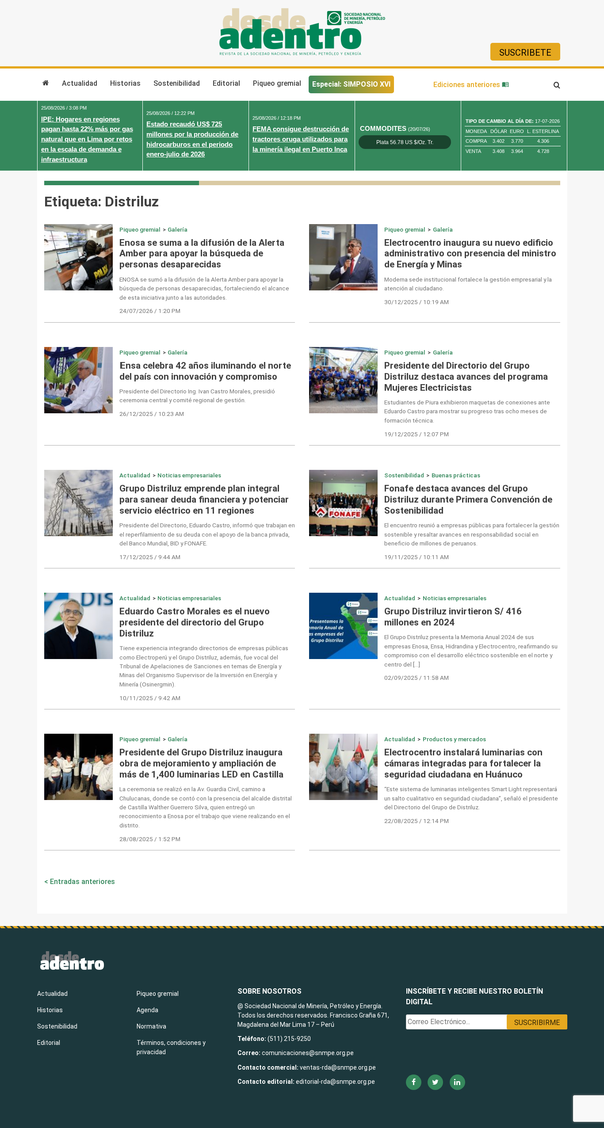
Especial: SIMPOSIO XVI (351, 84)
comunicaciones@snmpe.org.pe (308, 1052)
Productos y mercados (454, 739)
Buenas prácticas (456, 475)
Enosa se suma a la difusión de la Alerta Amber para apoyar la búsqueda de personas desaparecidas (201, 253)
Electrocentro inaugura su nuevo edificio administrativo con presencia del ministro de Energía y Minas (470, 253)
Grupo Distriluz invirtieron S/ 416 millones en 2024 (453, 617)
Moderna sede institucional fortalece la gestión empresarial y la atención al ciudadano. (468, 284)
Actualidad (79, 83)
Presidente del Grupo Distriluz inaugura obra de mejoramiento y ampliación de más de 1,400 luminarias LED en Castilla (201, 763)
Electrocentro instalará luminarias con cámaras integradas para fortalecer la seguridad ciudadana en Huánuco (463, 763)
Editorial (226, 83)
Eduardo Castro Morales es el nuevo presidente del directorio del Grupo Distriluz (194, 622)
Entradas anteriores (82, 881)
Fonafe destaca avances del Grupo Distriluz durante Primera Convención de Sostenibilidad (468, 499)
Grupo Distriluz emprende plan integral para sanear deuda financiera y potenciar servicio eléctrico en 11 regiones (204, 499)
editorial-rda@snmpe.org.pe (335, 1081)
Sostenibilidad (176, 83)
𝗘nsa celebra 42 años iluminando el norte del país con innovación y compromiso (205, 371)
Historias (125, 83)
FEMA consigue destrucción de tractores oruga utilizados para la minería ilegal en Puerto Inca (300, 139)
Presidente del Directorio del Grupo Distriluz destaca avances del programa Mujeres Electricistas (466, 376)
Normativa (151, 1026)
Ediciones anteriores (467, 84)
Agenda (147, 1010)
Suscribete (525, 52)
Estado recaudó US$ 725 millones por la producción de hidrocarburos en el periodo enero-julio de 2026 (192, 139)
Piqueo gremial (277, 83)
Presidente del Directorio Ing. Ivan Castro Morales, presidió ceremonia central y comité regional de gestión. (197, 396)
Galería (177, 229)
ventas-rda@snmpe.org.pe (338, 1067)
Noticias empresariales (189, 475)
